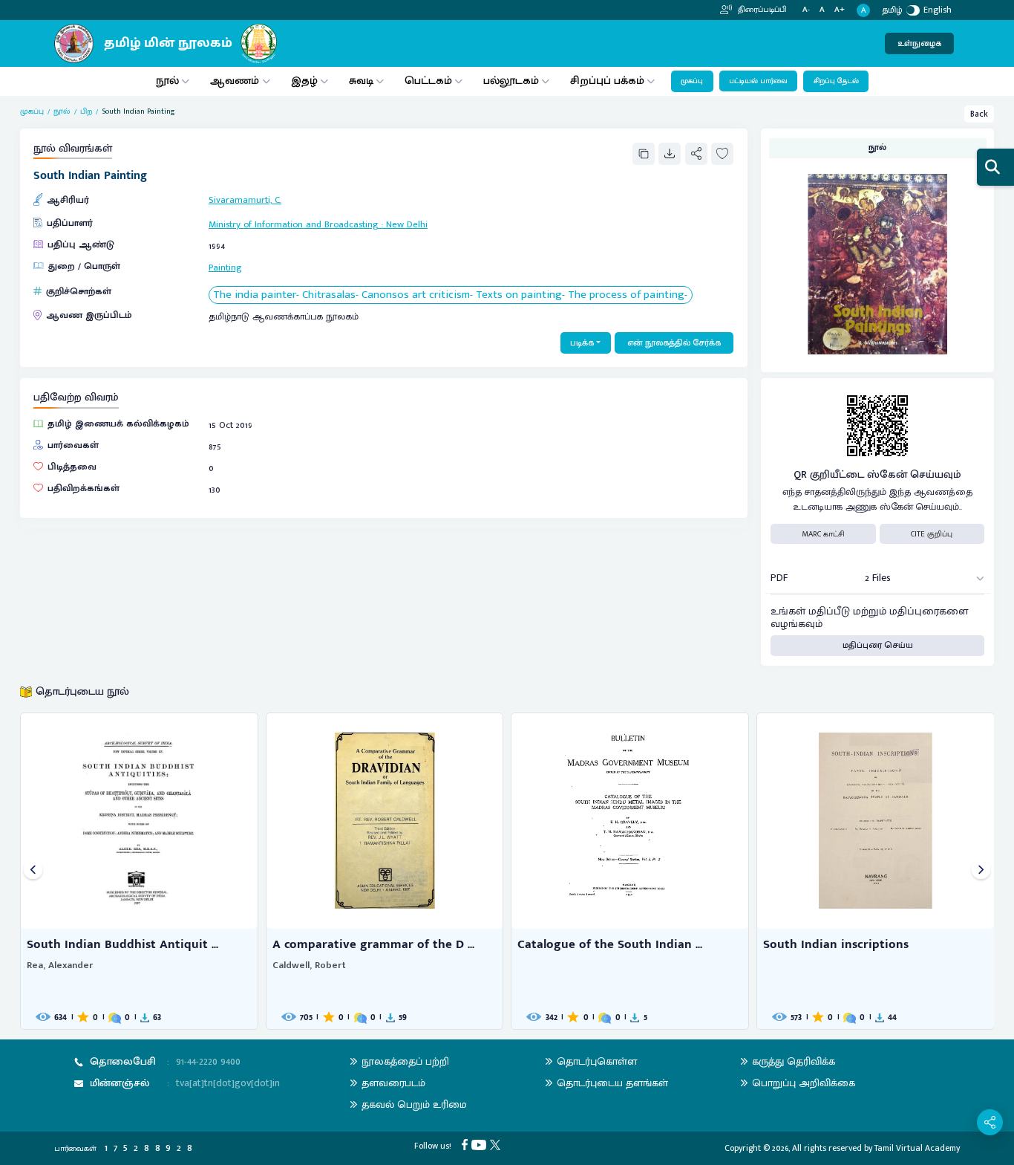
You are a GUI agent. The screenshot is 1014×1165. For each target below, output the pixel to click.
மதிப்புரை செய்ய (878, 645)
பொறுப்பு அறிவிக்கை (803, 1083)
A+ (839, 10)
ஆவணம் (236, 80)
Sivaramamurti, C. (245, 200)
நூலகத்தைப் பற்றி (405, 1061)
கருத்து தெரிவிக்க (793, 1061)
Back (979, 114)
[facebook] (466, 1144)
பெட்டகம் (428, 80)
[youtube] (480, 1144)
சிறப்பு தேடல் (836, 81)
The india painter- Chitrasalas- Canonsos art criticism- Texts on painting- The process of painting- (450, 295)
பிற (86, 111)
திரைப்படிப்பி (761, 9)
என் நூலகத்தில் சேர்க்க (674, 343)
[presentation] (33, 871)
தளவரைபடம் (393, 1083)
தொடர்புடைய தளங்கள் (612, 1083)
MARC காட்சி (823, 534)
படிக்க (582, 343)
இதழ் (304, 80)
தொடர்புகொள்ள (597, 1061)
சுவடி (361, 80)
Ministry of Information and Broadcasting (294, 225)
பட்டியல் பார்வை (758, 81)
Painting (225, 268)
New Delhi (407, 225)
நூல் (167, 80)
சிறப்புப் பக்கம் (607, 80)
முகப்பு (692, 81)
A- (806, 10)
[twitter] (497, 1144)
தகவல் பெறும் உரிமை (414, 1104)
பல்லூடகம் (511, 80)
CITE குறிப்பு (931, 534)
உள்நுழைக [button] (919, 43)
